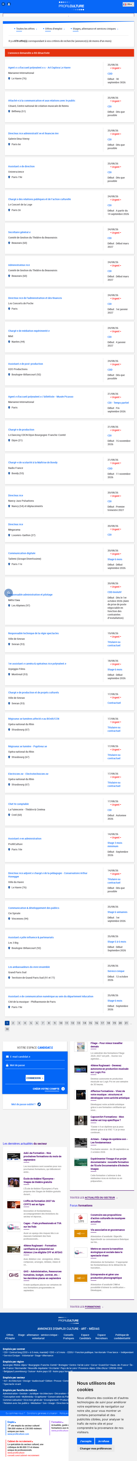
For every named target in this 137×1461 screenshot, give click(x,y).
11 (66, 1023)
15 (90, 1023)
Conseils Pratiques (68, 1336)
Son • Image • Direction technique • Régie (63, 1403)
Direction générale (33, 1399)
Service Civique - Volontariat (18, 1355)
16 (96, 1023)
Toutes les (92, 1197)
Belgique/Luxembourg (15, 1371)
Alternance (47, 1355)
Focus (81, 1205)
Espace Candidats (85, 1336)
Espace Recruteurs (101, 1336)
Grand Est (104, 1364)
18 (108, 1023)
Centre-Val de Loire (79, 1364)
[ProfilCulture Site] (3, 4)
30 (7, 1029)
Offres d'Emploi (10, 1336)
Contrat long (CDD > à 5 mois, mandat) (28, 1352)
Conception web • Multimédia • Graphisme (25, 1396)
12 (72, 1023)
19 (114, 1023)
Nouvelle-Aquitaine (38, 1368)
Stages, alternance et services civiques (94, 28)
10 (60, 1023)
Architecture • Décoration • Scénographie (61, 1393)
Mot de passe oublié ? (23, 1104)
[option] (102, 1254)
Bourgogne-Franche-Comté (43, 1364)
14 (84, 1023)
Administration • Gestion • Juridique (21, 1393)
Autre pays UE (44, 1371)
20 (120, 1023)
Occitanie (54, 1368)
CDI (6, 1352)
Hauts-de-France (119, 1364)
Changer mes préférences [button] (96, 1448)
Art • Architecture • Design (17, 1380)
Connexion (33, 1078)
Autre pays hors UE (63, 1371)
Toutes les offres (25, 28)
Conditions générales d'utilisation (42, 1413)
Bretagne (63, 1364)
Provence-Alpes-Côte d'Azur (93, 1368)
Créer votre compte (46, 1088)
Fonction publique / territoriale (90, 1352)
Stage (38, 1355)
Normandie (20, 1368)
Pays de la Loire (69, 1368)
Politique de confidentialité (122, 1336)
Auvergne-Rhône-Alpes (15, 1364)
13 (78, 1023)
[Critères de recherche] (8, 593)
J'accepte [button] (86, 1441)
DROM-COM (115, 1368)
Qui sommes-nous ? (15, 1413)
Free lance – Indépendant (120, 1352)
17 (102, 1023)
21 (126, 1023)
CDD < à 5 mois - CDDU (61, 1352)
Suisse (31, 1371)
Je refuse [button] (103, 1441)
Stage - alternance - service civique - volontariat (38, 1336)
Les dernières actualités (25, 1144)
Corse (94, 1364)
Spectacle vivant (12, 1384)
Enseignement (51, 1399)
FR (128, 4)
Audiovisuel (38, 1380)
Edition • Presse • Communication (62, 1380)
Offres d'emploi (54, 28)
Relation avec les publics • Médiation (22, 1403)
